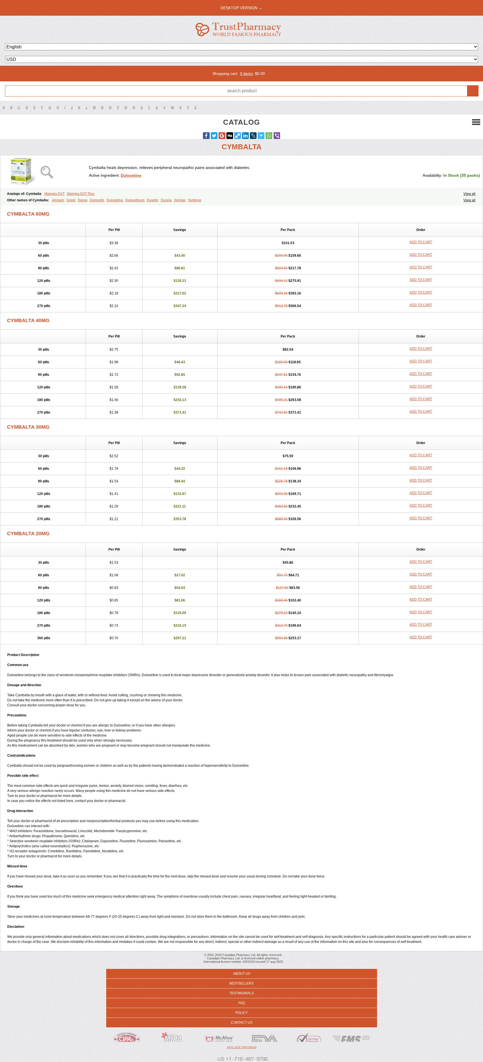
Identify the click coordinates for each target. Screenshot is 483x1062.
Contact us (241, 1023)
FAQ (241, 1003)
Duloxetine (131, 175)
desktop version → (241, 8)
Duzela (166, 200)
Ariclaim (58, 200)
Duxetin (152, 200)
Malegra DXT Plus (80, 194)
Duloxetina (114, 200)
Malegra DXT (54, 194)
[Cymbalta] (46, 171)
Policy (241, 1013)
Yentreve (194, 200)
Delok (71, 200)
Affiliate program (241, 1047)
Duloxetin (97, 200)
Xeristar (180, 200)
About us (241, 974)
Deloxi (82, 200)
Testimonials (241, 993)
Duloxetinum (135, 200)
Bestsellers (241, 983)
